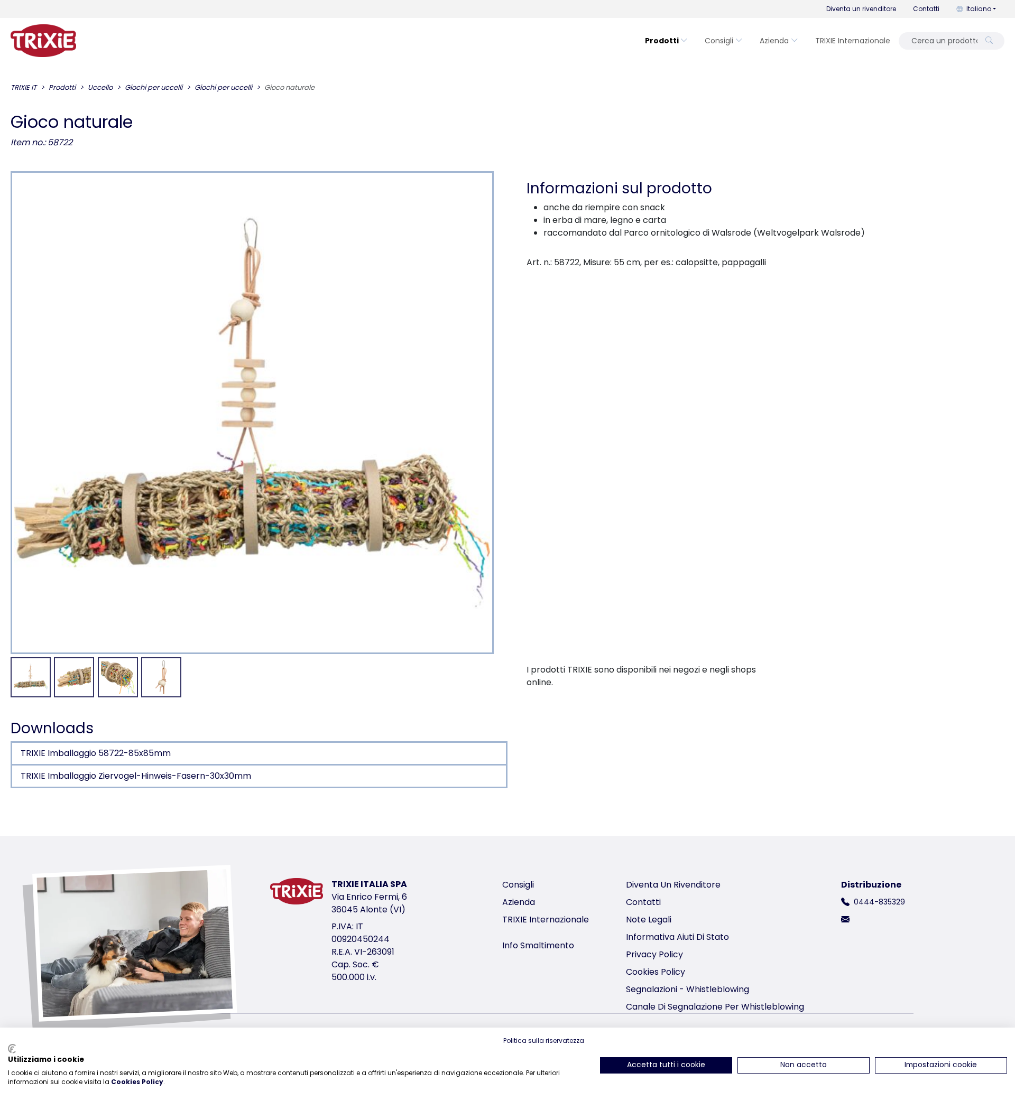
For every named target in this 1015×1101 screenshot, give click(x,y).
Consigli (719, 40)
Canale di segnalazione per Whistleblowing (715, 1007)
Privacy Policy (654, 954)
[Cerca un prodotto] (989, 41)
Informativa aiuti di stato (677, 937)
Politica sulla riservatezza (543, 1040)
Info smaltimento (538, 945)
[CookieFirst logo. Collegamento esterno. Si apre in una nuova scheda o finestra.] (12, 1048)
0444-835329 (879, 902)
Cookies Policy (655, 972)
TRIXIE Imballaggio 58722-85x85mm (96, 753)
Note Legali (648, 919)
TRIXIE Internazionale (852, 40)
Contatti (926, 8)
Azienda (774, 40)
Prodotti (662, 40)
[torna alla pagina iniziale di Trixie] (43, 40)
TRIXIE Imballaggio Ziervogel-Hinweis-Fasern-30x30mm (136, 776)
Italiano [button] (978, 8)
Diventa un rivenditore (861, 8)
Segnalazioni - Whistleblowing (687, 989)
